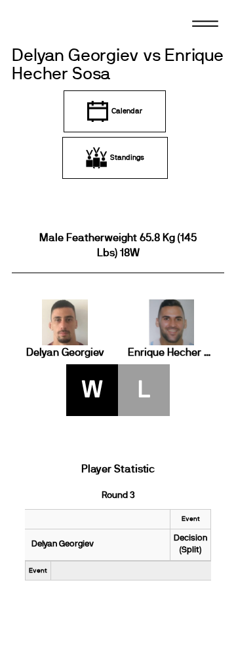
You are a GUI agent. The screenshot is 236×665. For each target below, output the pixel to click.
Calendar (126, 111)
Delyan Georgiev (65, 352)
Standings (127, 157)
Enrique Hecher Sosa (171, 352)
